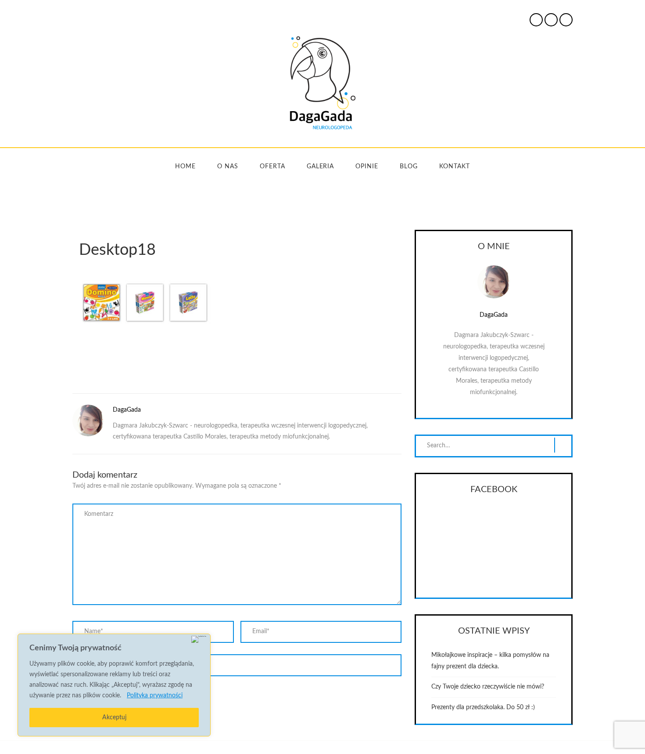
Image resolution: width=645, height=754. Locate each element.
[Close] (199, 639)
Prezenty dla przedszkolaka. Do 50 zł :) (483, 707)
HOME (185, 166)
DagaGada (127, 410)
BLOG (409, 166)
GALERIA (320, 166)
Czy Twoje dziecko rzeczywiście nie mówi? (487, 687)
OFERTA (272, 166)
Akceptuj (114, 717)
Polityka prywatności (155, 695)
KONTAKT (454, 166)
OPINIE (366, 166)
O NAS (227, 166)
